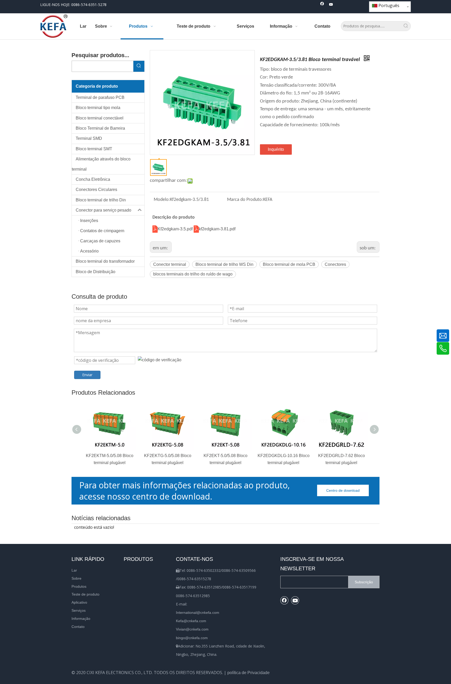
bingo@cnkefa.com (192, 638)
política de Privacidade (248, 672)
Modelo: (162, 199)
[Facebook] (322, 4)
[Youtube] (331, 4)
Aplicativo (79, 602)
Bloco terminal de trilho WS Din (224, 264)
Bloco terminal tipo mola (98, 107)
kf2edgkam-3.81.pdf (217, 229)
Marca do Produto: (245, 199)
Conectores (335, 264)
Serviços (79, 610)
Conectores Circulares (96, 189)
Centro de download (343, 490)
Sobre (76, 578)
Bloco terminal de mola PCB (289, 264)
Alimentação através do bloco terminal (101, 164)
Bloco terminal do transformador (105, 261)
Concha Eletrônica (93, 179)
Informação (81, 618)
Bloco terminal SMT (94, 149)
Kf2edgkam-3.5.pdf (176, 229)
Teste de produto (85, 594)
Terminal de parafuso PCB (100, 97)
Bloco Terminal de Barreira (100, 128)
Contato (78, 627)
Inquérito (276, 149)
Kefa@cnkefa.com (191, 621)
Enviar (87, 374)
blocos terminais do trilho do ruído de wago (193, 274)
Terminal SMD (89, 138)
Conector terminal (169, 264)
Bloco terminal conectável (99, 118)
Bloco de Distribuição (95, 271)
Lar (74, 570)
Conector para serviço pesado (103, 210)
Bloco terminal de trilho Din (101, 200)
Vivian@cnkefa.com (192, 629)
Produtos (79, 586)
